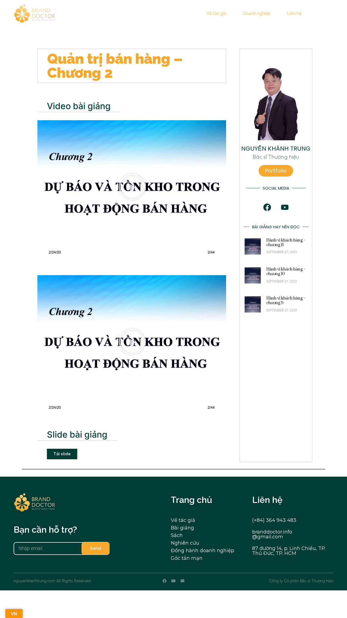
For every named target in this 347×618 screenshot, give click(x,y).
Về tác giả (216, 13)
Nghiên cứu (185, 543)
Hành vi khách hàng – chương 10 (286, 272)
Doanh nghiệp (257, 13)
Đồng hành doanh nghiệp (202, 551)
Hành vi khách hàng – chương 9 (286, 300)
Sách (177, 535)
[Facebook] (164, 581)
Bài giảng (182, 528)
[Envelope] (182, 581)
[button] (329, 13)
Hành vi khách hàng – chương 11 (286, 243)
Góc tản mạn (187, 558)
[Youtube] (173, 581)
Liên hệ (294, 13)
